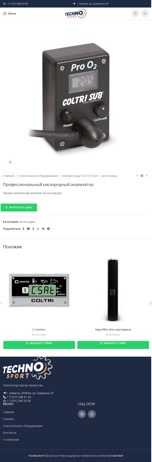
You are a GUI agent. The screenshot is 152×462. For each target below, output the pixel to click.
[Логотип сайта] (76, 13)
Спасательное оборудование (38, 176)
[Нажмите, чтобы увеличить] (10, 162)
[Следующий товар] (146, 175)
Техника (8, 419)
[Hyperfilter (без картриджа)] (113, 290)
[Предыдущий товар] (137, 175)
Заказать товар (40, 343)
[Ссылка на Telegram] (48, 228)
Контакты (9, 432)
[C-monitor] (39, 290)
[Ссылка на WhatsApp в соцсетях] (145, 13)
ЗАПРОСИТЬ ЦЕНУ (20, 207)
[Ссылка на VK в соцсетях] (43, 228)
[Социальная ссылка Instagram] (135, 13)
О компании (11, 439)
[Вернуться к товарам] (142, 175)
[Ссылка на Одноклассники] (33, 228)
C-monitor (39, 329)
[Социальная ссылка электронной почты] (28, 228)
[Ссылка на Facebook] (23, 228)
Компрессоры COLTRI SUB (79, 176)
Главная (8, 176)
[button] (76, 207)
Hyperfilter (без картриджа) (113, 329)
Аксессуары (109, 176)
